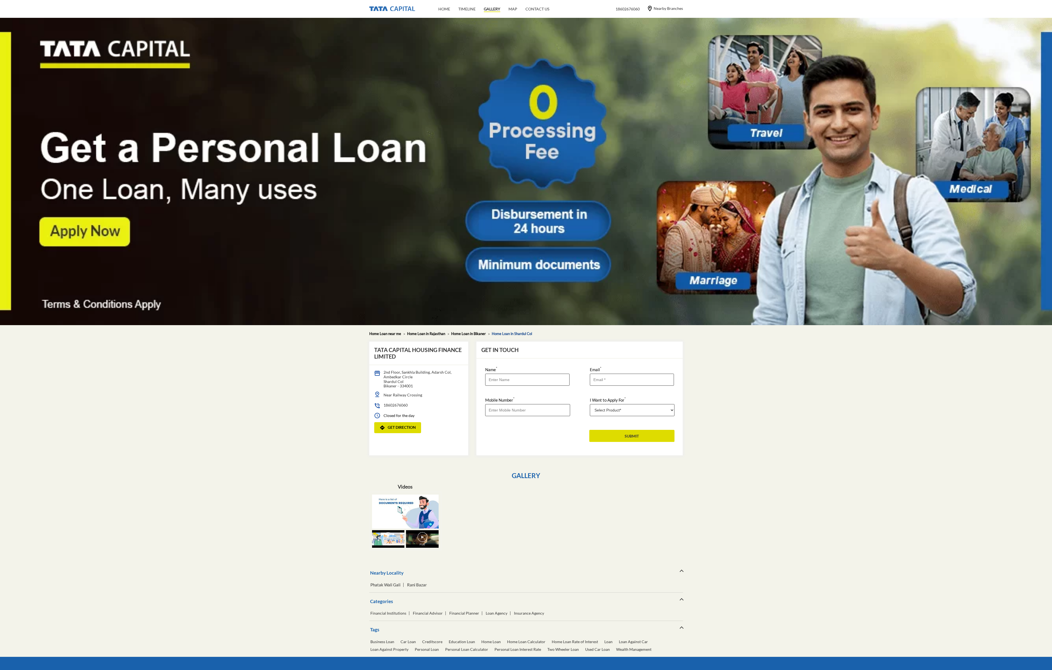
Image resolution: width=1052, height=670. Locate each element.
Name (491, 369)
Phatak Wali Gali (385, 585)
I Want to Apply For (608, 399)
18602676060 (396, 405)
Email (595, 369)
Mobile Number (499, 399)
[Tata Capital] (392, 9)
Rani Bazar (417, 585)
